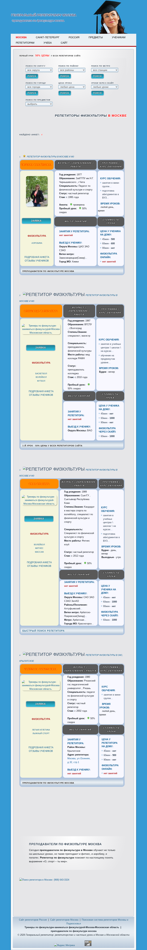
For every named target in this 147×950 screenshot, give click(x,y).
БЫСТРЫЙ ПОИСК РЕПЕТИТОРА (43, 630)
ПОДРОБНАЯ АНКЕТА (36, 257)
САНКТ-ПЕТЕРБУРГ (48, 37)
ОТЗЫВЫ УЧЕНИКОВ (37, 260)
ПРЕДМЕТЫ (96, 37)
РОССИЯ (74, 37)
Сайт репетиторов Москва (64, 919)
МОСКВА (21, 37)
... (110, 186)
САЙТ (64, 42)
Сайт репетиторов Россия (33, 919)
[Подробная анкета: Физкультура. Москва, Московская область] (37, 205)
